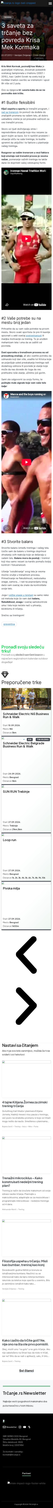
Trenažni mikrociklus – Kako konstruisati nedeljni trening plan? (22, 1181)
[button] (50, 3)
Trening (8, 17)
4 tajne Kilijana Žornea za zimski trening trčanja (24, 1104)
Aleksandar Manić (9, 1209)
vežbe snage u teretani (21, 595)
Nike (30, 1126)
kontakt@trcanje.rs (11, 1454)
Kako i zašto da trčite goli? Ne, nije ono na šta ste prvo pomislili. (25, 1342)
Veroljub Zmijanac (9, 1289)
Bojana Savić (7, 1126)
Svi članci (26, 1371)
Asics (24, 1126)
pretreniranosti (34, 335)
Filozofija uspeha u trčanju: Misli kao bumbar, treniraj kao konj (25, 1263)
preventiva (9, 624)
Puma (36, 1126)
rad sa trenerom (10, 112)
